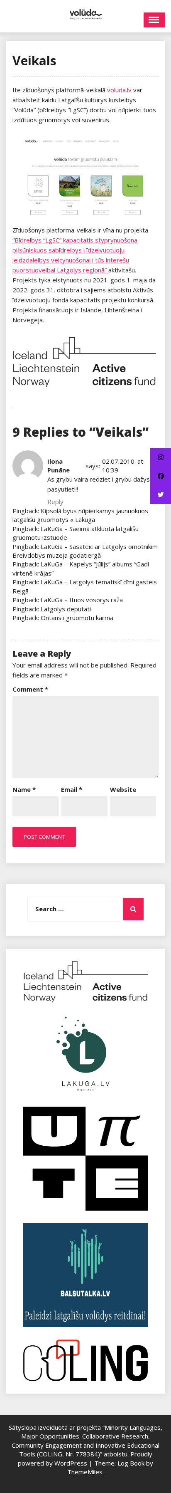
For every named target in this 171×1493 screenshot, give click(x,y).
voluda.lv (119, 90)
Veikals (34, 60)
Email (71, 789)
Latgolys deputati (66, 609)
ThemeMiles (85, 1472)
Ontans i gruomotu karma (77, 617)
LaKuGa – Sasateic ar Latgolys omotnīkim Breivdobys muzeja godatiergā (85, 550)
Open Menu (154, 19)
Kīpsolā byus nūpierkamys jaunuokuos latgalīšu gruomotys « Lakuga (80, 515)
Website (123, 789)
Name (24, 789)
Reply (55, 501)
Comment (30, 689)
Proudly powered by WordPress (85, 1458)
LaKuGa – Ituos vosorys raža (82, 600)
